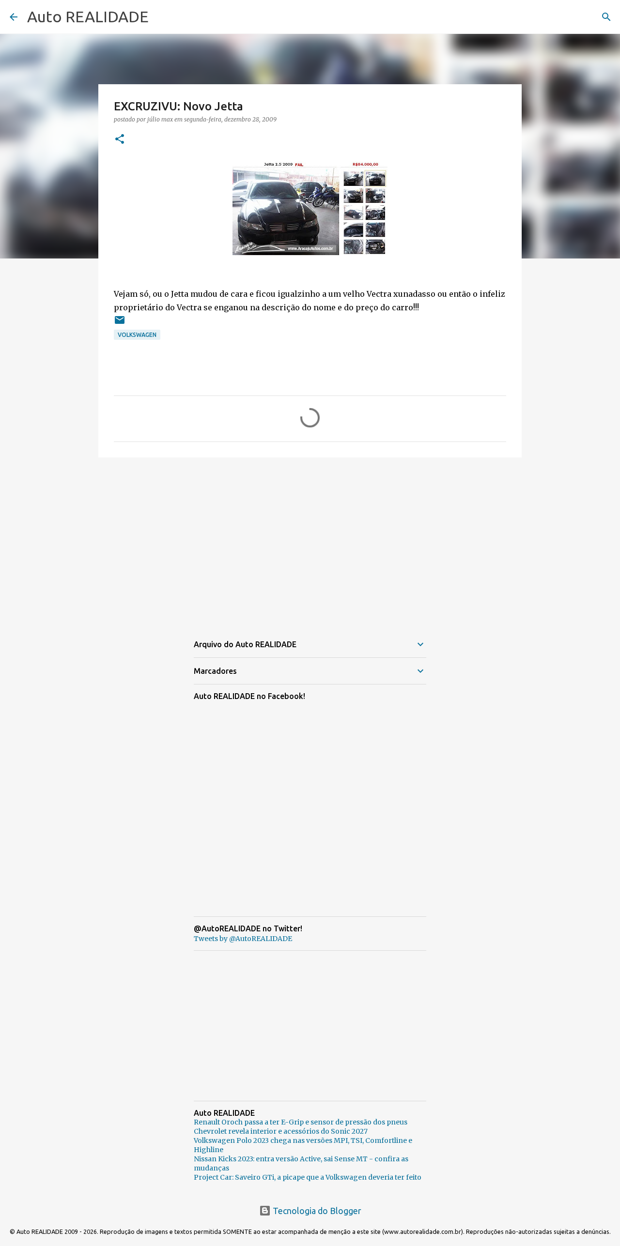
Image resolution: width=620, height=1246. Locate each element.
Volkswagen (137, 335)
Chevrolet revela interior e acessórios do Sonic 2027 (281, 1131)
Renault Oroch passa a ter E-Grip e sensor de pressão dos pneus (300, 1122)
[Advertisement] (310, 540)
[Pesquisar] (606, 17)
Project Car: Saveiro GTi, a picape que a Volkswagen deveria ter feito (307, 1177)
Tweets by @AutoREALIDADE (243, 938)
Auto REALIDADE (88, 16)
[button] (119, 139)
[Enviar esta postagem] (119, 323)
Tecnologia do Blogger (316, 1211)
